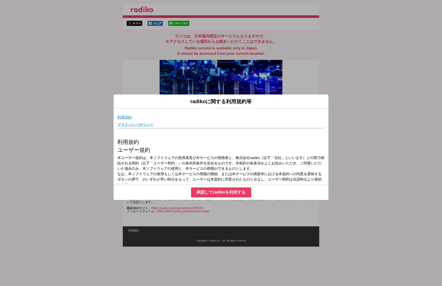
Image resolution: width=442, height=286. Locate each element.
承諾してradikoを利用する (221, 192)
